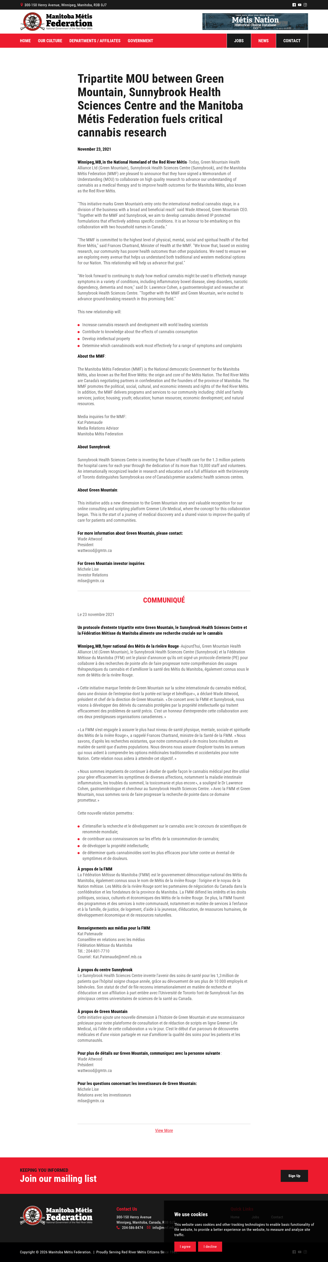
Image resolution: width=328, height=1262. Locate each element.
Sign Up (294, 1175)
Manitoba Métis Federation (56, 21)
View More (164, 1130)
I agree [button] (185, 1246)
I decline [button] (210, 1246)
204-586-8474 (132, 1227)
